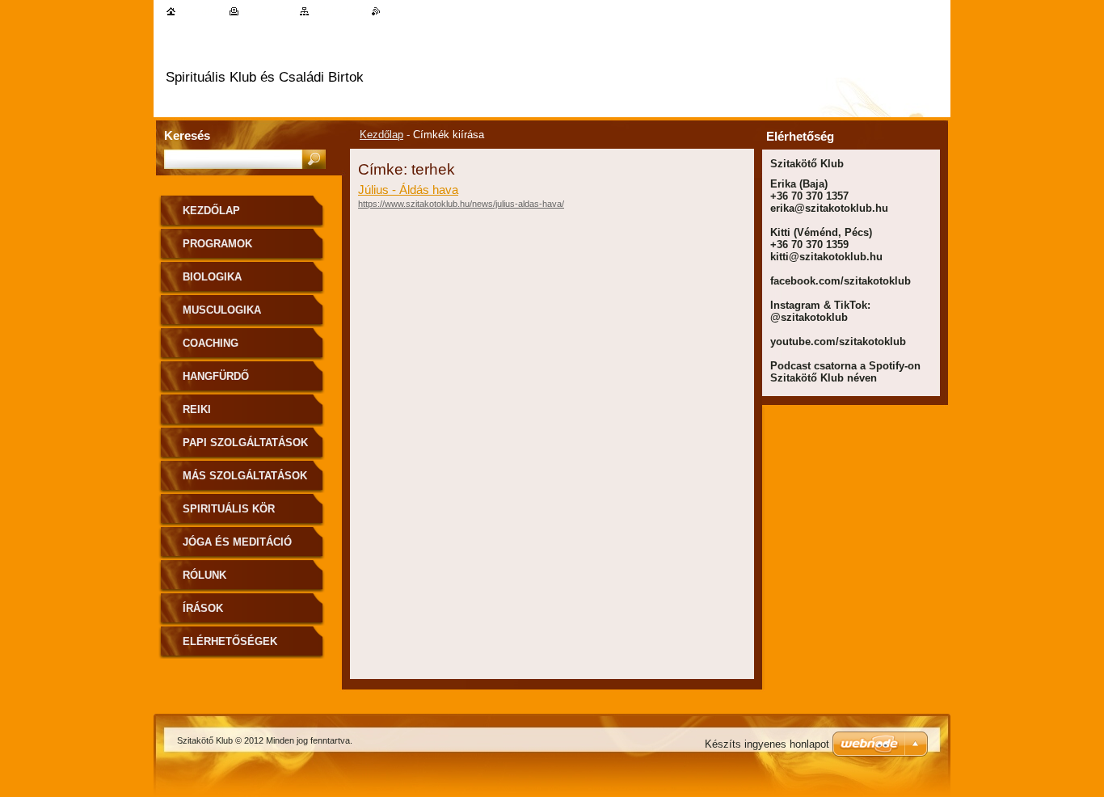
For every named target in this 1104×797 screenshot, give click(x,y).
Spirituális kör (229, 509)
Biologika (212, 277)
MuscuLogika (222, 310)
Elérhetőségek (230, 641)
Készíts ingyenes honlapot (767, 744)
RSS (391, 11)
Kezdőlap (381, 135)
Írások (203, 608)
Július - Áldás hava (408, 189)
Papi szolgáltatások (245, 442)
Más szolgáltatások (245, 476)
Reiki (197, 409)
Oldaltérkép (337, 11)
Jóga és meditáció (237, 542)
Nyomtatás (266, 11)
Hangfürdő (216, 376)
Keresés (187, 135)
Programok (217, 244)
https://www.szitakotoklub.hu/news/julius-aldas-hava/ (461, 204)
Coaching (210, 343)
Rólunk (204, 575)
